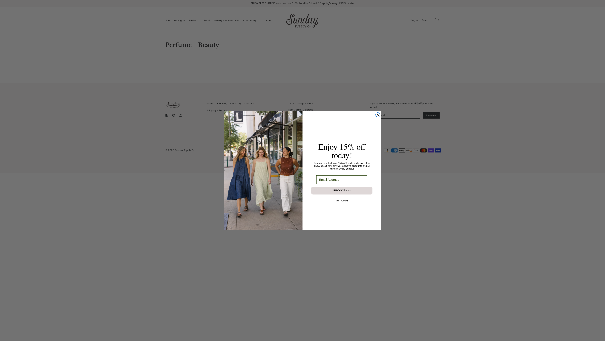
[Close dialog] (378, 115)
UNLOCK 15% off (341, 190)
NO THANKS (342, 200)
